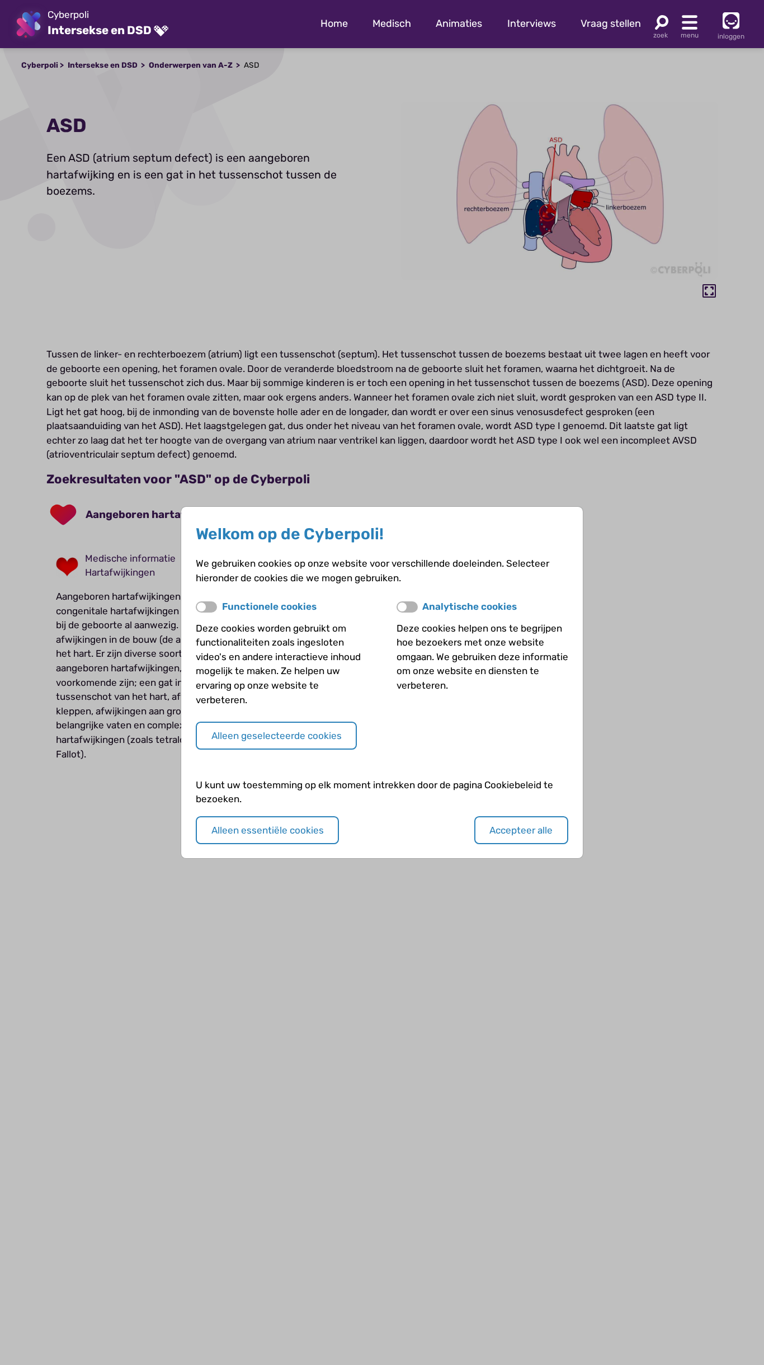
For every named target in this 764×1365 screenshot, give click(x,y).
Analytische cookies (469, 606)
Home (334, 23)
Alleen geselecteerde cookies (276, 735)
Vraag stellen (611, 23)
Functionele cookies (269, 606)
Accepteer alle (521, 830)
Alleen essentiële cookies (267, 830)
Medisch (391, 23)
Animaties (459, 23)
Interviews (531, 23)
